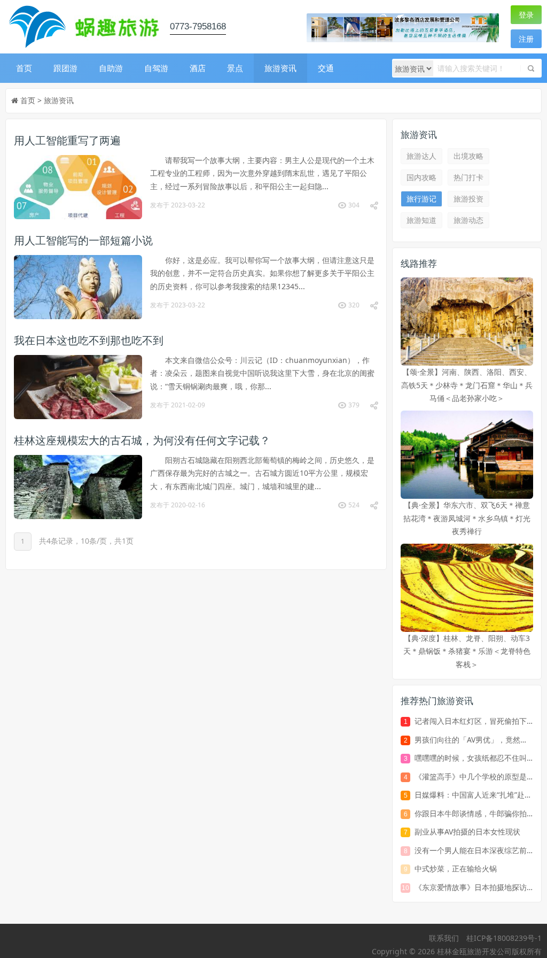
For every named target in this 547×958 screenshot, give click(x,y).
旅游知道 (421, 220)
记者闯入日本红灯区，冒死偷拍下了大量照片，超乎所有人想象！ (474, 721)
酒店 (198, 68)
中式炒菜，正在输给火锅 (456, 868)
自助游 (111, 68)
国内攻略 (421, 177)
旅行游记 (421, 199)
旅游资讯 (280, 68)
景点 (235, 68)
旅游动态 (468, 220)
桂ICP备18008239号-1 (504, 938)
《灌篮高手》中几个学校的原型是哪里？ (474, 776)
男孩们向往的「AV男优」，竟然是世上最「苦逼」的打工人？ (474, 740)
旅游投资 (468, 199)
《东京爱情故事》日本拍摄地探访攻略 (474, 887)
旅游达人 (421, 156)
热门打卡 (468, 177)
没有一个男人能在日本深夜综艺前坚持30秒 (474, 850)
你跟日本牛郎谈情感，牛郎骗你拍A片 (474, 813)
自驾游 (156, 68)
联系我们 (444, 938)
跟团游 (65, 68)
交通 (326, 68)
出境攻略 (468, 156)
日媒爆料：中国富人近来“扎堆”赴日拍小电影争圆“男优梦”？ (474, 795)
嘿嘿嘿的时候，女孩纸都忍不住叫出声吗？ (474, 758)
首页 (24, 68)
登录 (526, 15)
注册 (526, 39)
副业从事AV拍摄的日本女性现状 (467, 831)
